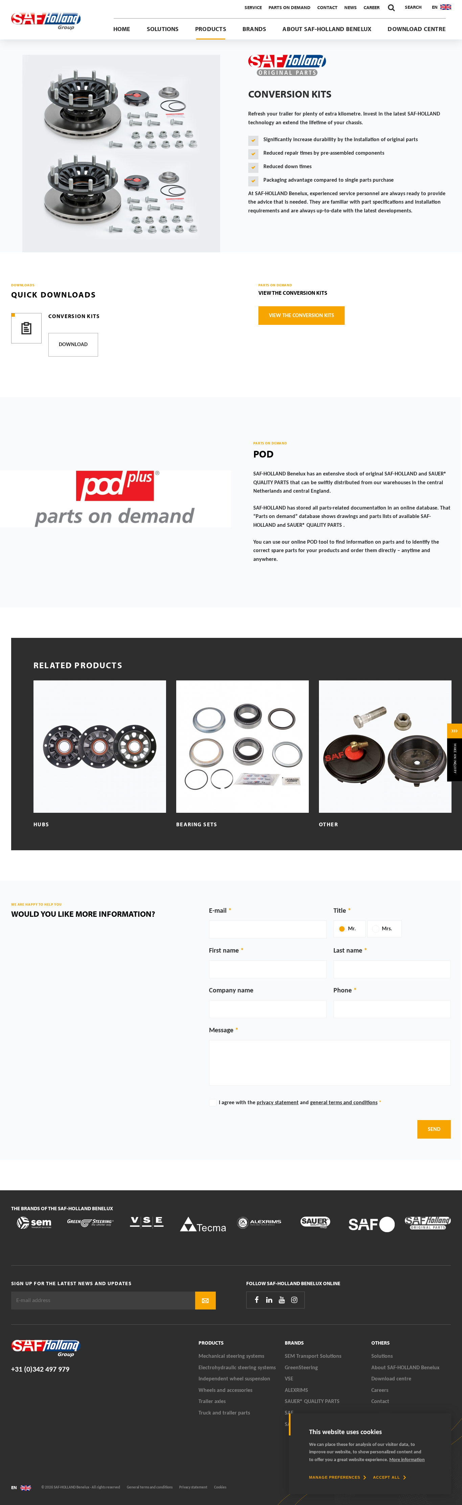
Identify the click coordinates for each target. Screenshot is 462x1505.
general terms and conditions (343, 1103)
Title (339, 911)
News (350, 7)
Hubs (41, 824)
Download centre (417, 29)
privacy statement (278, 1103)
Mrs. (387, 929)
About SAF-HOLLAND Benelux (326, 29)
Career (371, 7)
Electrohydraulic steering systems (237, 1368)
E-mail (218, 911)
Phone (342, 990)
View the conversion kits (292, 292)
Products (210, 29)
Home (122, 29)
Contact (327, 7)
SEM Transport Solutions (313, 1356)
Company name (231, 990)
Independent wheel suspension (234, 1379)
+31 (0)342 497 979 (40, 1370)
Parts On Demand (289, 7)
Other (328, 824)
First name (224, 951)
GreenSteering (301, 1368)
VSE (289, 1379)
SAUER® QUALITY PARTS (312, 1401)
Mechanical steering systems (231, 1356)
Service (253, 7)
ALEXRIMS (296, 1390)
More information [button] (407, 1459)
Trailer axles (212, 1401)
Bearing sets (196, 824)
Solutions (163, 29)
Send (434, 1129)
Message (221, 1030)
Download (73, 344)
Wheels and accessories (225, 1390)
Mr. (352, 929)
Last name (347, 951)
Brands (254, 29)
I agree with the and (300, 1103)
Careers (379, 1390)
